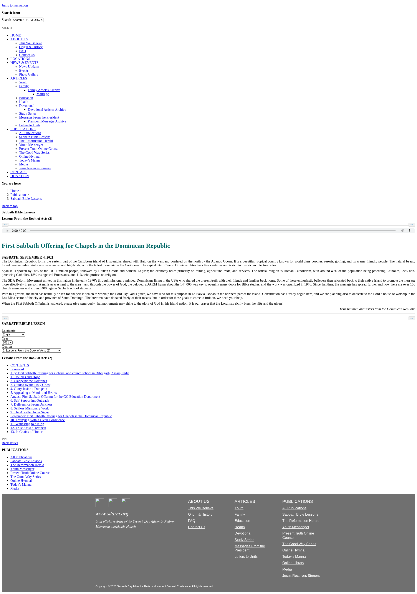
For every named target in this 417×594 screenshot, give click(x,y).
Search (7, 19)
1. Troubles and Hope (25, 377)
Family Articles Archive (44, 90)
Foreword (17, 369)
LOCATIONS (20, 59)
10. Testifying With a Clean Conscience (37, 420)
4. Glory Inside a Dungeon (28, 389)
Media (23, 164)
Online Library (293, 563)
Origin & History (31, 47)
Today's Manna (20, 484)
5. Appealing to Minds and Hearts (33, 392)
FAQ (22, 51)
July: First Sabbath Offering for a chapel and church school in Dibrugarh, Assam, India (69, 373)
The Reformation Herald (36, 141)
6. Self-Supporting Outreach (29, 400)
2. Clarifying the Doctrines (28, 381)
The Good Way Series (34, 152)
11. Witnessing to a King (27, 424)
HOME (15, 35)
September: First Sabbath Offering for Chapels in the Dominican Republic (61, 416)
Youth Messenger (31, 145)
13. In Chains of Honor (26, 432)
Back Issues (10, 443)
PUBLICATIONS (23, 129)
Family (24, 86)
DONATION (19, 176)
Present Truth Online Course (38, 148)
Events (23, 70)
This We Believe (30, 43)
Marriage (42, 94)
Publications (18, 194)
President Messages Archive (47, 121)
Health (23, 102)
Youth (23, 82)
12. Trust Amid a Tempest (28, 428)
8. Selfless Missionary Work (29, 408)
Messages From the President (39, 117)
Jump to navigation (15, 5)
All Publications (30, 133)
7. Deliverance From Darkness (31, 404)
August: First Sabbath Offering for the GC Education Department (55, 396)
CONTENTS (19, 365)
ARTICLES (18, 78)
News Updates (29, 66)
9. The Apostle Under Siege (29, 412)
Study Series (27, 113)
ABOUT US (19, 39)
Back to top (10, 206)
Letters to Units (29, 125)
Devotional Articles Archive (47, 109)
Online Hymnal (29, 156)
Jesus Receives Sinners (35, 168)
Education (26, 98)
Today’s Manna (29, 160)
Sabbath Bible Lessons (34, 137)
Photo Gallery (28, 74)
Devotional (26, 105)
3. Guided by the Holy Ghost (30, 385)
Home (14, 191)
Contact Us (27, 55)
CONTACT (18, 172)
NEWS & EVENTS (24, 62)
